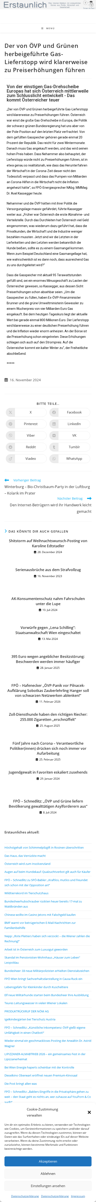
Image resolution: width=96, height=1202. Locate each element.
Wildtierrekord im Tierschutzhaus (26, 893)
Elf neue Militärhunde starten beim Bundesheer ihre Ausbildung (46, 995)
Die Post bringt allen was (20, 1084)
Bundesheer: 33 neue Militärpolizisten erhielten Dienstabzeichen (46, 971)
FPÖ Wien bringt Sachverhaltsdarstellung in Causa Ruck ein (43, 979)
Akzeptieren (48, 1161)
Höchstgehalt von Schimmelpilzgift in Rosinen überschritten (44, 847)
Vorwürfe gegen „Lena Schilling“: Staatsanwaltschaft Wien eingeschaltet (48, 630)
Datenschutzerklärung (25, 1196)
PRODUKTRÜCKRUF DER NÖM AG (26, 1011)
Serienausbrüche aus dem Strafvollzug (48, 569)
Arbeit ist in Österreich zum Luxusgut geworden (36, 949)
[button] (89, 1112)
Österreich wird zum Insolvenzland (27, 864)
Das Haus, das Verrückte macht (25, 856)
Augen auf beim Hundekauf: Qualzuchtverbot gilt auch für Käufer (47, 872)
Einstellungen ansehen (48, 1186)
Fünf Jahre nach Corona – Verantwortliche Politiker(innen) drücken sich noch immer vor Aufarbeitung (48, 748)
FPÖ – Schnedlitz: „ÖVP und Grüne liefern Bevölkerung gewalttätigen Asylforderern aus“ (48, 804)
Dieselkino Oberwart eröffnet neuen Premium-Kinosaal (40, 1075)
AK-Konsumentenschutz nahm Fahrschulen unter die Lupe (48, 601)
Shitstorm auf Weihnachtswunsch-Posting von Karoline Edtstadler (48, 543)
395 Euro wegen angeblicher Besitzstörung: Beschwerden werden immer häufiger (48, 659)
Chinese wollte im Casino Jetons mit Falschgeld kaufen (40, 915)
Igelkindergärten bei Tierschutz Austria (29, 1019)
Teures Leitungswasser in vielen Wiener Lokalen (35, 1003)
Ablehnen (48, 1173)
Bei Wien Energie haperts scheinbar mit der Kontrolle (39, 1067)
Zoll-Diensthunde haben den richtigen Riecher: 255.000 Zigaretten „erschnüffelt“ (48, 717)
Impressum (78, 1196)
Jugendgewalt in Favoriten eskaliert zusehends (48, 772)
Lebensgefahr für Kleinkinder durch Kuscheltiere (36, 987)
